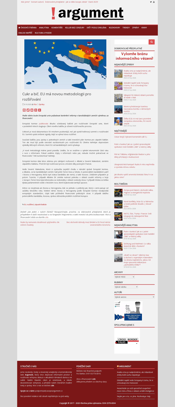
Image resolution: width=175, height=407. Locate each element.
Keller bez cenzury (74, 27)
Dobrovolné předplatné (54, 2)
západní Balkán (40, 204)
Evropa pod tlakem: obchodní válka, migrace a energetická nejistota (138, 191)
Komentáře (57, 27)
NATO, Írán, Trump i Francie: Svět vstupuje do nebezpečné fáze (138, 214)
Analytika (44, 27)
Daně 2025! (93, 2)
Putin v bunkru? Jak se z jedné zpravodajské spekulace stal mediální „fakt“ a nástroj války (139, 234)
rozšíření (30, 204)
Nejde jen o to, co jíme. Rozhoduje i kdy (133, 396)
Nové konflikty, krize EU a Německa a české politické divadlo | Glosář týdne (138, 204)
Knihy (144, 27)
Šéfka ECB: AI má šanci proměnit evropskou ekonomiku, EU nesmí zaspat (137, 121)
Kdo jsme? (25, 2)
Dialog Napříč (25, 33)
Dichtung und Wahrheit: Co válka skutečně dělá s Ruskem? (137, 244)
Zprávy (135, 27)
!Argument (125, 366)
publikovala (43, 123)
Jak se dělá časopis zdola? (76, 2)
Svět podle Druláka (96, 27)
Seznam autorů (37, 2)
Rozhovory (114, 27)
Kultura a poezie (43, 33)
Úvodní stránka (29, 27)
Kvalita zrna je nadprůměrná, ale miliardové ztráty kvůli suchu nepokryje (137, 73)
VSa (35, 104)
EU (25, 204)
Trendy (126, 27)
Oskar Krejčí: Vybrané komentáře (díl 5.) (130, 137)
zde (46, 217)
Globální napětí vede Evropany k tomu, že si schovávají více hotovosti (136, 85)
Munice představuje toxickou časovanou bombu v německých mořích (137, 109)
